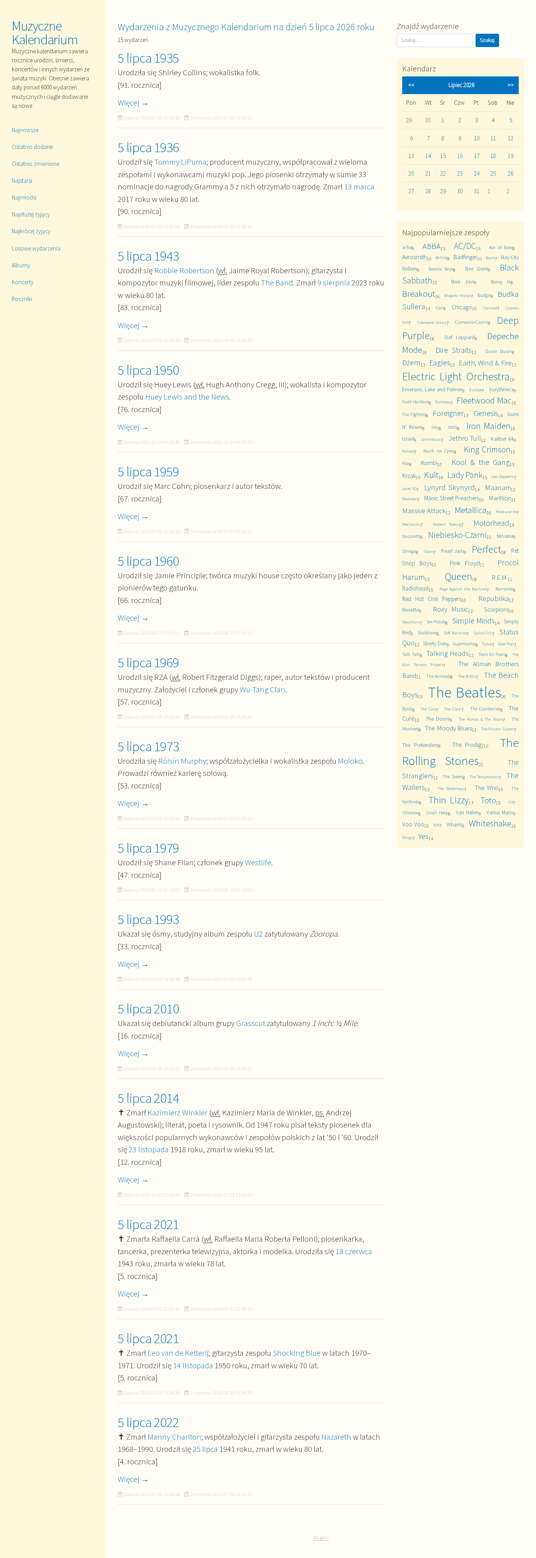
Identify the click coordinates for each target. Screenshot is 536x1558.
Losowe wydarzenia (36, 248)
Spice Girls (483, 633)
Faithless (442, 402)
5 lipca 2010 (148, 1008)
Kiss (405, 463)
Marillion (500, 498)
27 (411, 191)
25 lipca (205, 1449)
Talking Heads (448, 653)
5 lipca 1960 (148, 561)
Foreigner (448, 413)
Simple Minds (473, 620)
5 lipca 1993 (148, 919)
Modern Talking (447, 524)
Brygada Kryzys (457, 295)
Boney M (500, 282)
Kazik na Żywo (438, 451)
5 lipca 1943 (148, 256)
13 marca (359, 186)
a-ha (407, 247)
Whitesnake (490, 823)
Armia (441, 257)
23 (460, 173)
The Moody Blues (448, 728)
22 (443, 173)
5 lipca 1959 (148, 471)
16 (460, 156)
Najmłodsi (24, 197)
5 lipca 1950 (148, 370)
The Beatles (464, 692)
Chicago (462, 307)
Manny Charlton (174, 1436)
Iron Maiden (488, 425)
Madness (409, 498)
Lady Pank (465, 475)
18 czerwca (353, 1251)
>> (510, 85)
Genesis (486, 413)
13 (411, 156)
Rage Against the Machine (463, 589)
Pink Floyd (464, 563)
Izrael (408, 438)
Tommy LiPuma (180, 161)
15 (443, 156)
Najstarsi (22, 180)
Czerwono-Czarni (471, 322)
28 (428, 191)
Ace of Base (500, 247)
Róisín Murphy (182, 760)
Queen (458, 576)
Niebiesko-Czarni (457, 535)
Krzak (409, 475)
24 (476, 173)
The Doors (438, 718)
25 (493, 173)
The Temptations (484, 776)
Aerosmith (414, 257)
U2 (258, 933)
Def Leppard (460, 337)
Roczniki (22, 299)
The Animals (438, 676)
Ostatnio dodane (32, 147)
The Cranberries (485, 709)
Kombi (429, 463)
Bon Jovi (462, 281)
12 (510, 138)
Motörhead (491, 523)
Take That (506, 643)
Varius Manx (500, 812)
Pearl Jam (452, 550)
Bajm (490, 257)
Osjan (428, 551)
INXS (452, 427)
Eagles (439, 362)
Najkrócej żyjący (31, 231)
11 (493, 138)
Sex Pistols (436, 622)
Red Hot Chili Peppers (431, 599)
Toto (488, 800)
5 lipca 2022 (148, 1422)
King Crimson (487, 449)
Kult (431, 474)
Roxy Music (451, 609)
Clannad (490, 308)
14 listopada (193, 1365)
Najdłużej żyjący (31, 214)
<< (411, 85)
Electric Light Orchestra (456, 376)
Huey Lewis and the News (187, 396)
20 (411, 173)
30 (460, 191)
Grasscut (250, 1023)
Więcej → (133, 102)
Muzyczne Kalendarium (45, 32)
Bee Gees (476, 268)
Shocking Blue (297, 1352)
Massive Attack (424, 510)
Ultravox (410, 812)
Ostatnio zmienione (35, 163)
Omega (409, 551)
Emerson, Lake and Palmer (432, 389)
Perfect (486, 549)
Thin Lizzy (448, 800)
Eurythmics (501, 389)
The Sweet (452, 776)
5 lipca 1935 (148, 58)
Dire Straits (454, 350)
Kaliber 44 (502, 438)
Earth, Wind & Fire (485, 362)
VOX (436, 825)
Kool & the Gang (481, 462)
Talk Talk (411, 654)
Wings (407, 837)
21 (428, 173)
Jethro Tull (464, 438)
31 (476, 191)
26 (510, 173)
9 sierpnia (333, 282)
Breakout (418, 293)
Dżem (411, 362)
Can (439, 308)
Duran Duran (498, 351)
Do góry (321, 1537)
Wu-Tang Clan (262, 689)
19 (510, 156)
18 (493, 156)
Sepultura (411, 622)
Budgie (484, 295)
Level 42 (409, 488)
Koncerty (22, 282)
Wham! (454, 824)
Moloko (350, 760)
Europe (475, 389)
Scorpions (496, 609)
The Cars (428, 709)
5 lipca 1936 (148, 147)
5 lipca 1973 (148, 746)
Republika (493, 598)
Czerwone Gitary (432, 322)
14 (428, 156)
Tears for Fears (491, 654)
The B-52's (467, 676)
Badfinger (465, 257)
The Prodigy (468, 744)
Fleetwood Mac (484, 400)
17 (476, 156)
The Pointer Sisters (497, 729)
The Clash (452, 709)
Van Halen (467, 812)
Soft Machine (455, 633)
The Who (486, 788)
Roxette (410, 609)
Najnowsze (25, 130)
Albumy (21, 265)
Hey (435, 427)
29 (443, 191)
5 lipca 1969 (148, 662)
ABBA (432, 246)
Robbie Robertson (184, 270)
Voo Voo (413, 824)
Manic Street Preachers (451, 498)
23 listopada (149, 1149)
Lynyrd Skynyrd (449, 487)
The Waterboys (451, 788)
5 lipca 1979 (148, 848)
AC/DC (465, 246)
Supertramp (464, 643)
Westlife (258, 862)
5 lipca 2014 (148, 1098)
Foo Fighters (414, 414)
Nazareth (336, 1436)
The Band (277, 282)
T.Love (487, 643)
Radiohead (415, 588)
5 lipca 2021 (148, 1224)
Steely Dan (435, 643)
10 (476, 138)
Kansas (408, 451)
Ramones (504, 589)
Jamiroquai (431, 439)
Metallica (471, 510)
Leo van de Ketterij (178, 1352)
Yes (423, 836)
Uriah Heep (437, 812)
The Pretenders (420, 744)
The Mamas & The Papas (481, 719)
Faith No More (415, 402)
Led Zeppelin (502, 476)
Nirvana (505, 535)
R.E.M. (500, 577)
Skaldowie (427, 633)
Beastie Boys (440, 269)
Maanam (498, 487)
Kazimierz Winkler (178, 1112)
